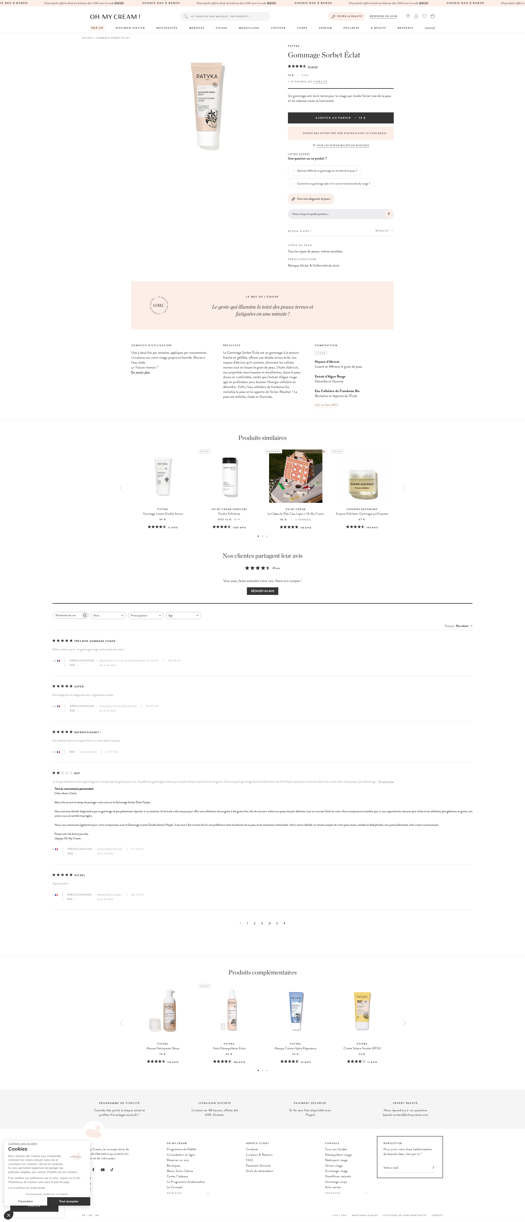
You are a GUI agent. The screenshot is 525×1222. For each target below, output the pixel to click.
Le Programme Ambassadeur (186, 1182)
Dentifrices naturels (338, 1176)
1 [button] (258, 536)
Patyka (294, 46)
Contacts (252, 1149)
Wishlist (382, 231)
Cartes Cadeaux (177, 1176)
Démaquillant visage (338, 1154)
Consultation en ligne (181, 1154)
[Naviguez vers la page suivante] (284, 923)
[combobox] (108, 615)
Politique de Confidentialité (405, 1215)
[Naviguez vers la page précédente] (240, 923)
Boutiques (173, 1165)
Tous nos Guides (336, 1149)
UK (97, 1215)
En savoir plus (386, 782)
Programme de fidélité (181, 1149)
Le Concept (174, 1187)
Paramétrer (25, 1201)
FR (84, 1215)
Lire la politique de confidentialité (26, 1188)
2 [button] (262, 536)
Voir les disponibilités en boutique (343, 145)
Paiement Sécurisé (258, 1165)
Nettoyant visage (336, 1160)
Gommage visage (336, 1171)
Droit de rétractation (260, 1171)
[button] (9, 1215)
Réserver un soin (384, 16)
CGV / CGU (340, 1215)
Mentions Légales (365, 1215)
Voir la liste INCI (326, 404)
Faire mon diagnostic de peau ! (314, 199)
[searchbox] (67, 615)
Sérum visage (334, 1165)
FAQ (249, 1160)
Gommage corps (336, 1182)
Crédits (437, 1215)
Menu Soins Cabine (180, 1171)
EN (90, 1215)
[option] (341, 133)
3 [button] (266, 536)
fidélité (320, 81)
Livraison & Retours (259, 1154)
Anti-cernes (333, 1187)
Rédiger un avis (262, 591)
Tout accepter (68, 1201)
